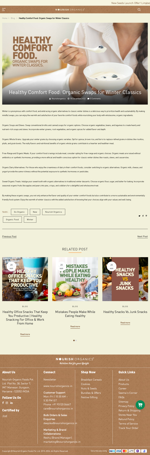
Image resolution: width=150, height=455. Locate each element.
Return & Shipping (129, 410)
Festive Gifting (89, 397)
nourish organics (53, 212)
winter (30, 219)
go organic (19, 212)
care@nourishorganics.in (58, 408)
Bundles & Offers (91, 392)
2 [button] (76, 340)
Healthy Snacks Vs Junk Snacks (125, 312)
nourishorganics (59, 98)
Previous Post (9, 236)
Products (124, 384)
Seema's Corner (128, 392)
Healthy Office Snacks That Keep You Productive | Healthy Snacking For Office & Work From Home (25, 317)
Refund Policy (126, 419)
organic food (12, 219)
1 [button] (74, 340)
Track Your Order (128, 428)
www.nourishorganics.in (58, 385)
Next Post (142, 236)
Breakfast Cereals (91, 379)
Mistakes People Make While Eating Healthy (75, 313)
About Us (124, 379)
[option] (25, 294)
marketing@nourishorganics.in (58, 441)
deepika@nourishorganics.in (58, 423)
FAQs (122, 397)
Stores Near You (128, 414)
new (35, 212)
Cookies (85, 384)
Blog (13, 18)
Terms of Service (128, 423)
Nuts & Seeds (89, 388)
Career (123, 388)
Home (4, 18)
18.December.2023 (77, 98)
